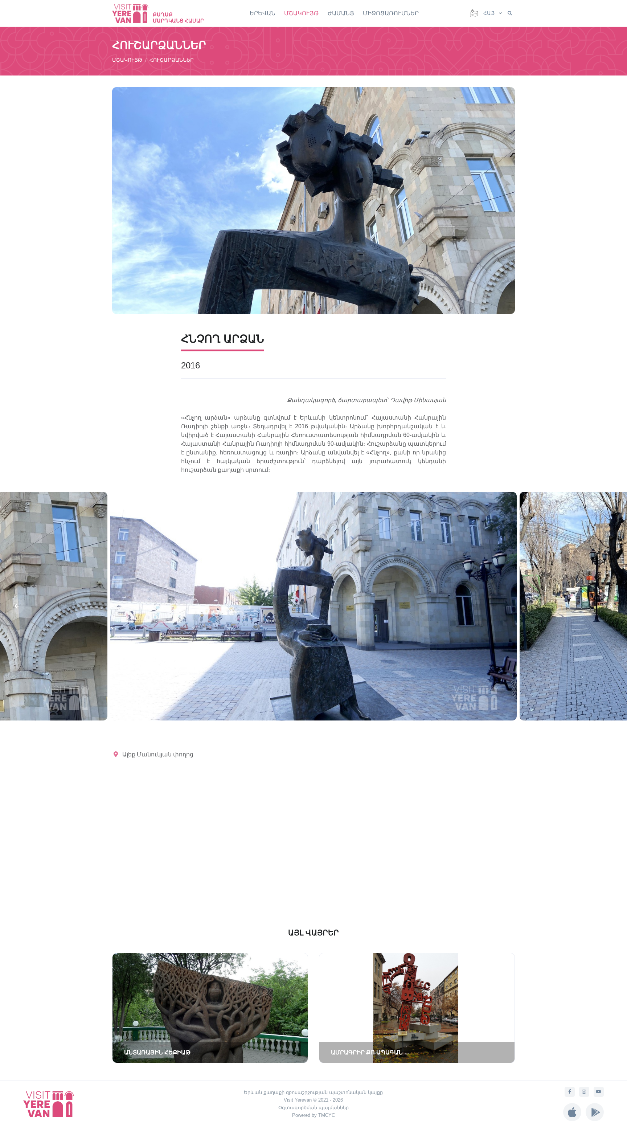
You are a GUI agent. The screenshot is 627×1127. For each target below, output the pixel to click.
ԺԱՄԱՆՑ (341, 13)
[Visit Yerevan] (134, 13)
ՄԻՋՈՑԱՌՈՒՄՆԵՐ (391, 13)
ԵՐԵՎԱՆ (262, 13)
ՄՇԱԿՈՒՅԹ (301, 13)
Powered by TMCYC (313, 1115)
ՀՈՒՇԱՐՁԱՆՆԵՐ (171, 60)
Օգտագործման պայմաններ (313, 1107)
